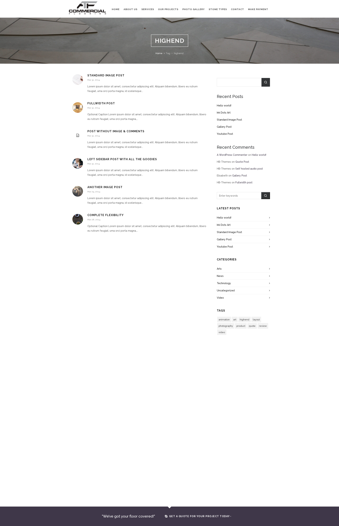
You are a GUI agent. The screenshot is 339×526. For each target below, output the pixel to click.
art (234, 319)
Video (220, 297)
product (240, 326)
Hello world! (224, 105)
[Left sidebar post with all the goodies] (78, 163)
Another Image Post (105, 187)
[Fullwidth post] (78, 107)
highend (244, 319)
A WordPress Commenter (232, 154)
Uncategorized (226, 290)
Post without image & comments (115, 131)
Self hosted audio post (249, 168)
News (220, 276)
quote (252, 326)
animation (224, 319)
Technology (224, 283)
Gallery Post (224, 126)
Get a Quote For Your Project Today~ (200, 516)
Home (159, 53)
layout (256, 319)
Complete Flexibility (105, 215)
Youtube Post (225, 133)
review (263, 326)
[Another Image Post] (78, 191)
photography (226, 326)
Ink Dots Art (224, 112)
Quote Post (242, 161)
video (222, 332)
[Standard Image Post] (78, 79)
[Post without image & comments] (78, 135)
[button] (265, 195)
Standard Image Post (105, 75)
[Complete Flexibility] (78, 219)
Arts (219, 268)
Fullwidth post (101, 103)
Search (265, 82)
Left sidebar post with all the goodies (122, 159)
